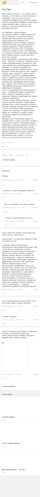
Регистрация (33, 2)
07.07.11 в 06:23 (10, 142)
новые (11, 155)
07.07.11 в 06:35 (17, 194)
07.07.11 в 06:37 (21, 207)
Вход (23, 2)
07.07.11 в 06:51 (18, 306)
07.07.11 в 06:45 (19, 221)
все (4, 155)
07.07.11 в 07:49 (17, 289)
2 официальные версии (19, 18)
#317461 (6, 9)
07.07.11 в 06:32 (19, 180)
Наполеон (29, 218)
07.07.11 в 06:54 (16, 374)
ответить (35, 180)
